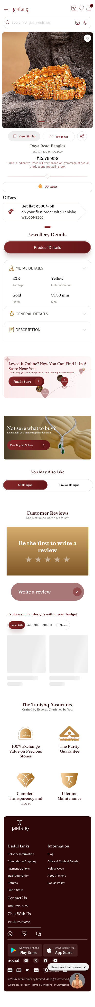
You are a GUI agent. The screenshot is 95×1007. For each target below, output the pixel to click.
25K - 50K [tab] (33, 625)
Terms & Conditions (42, 984)
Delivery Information (21, 854)
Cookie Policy (56, 883)
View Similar (27, 136)
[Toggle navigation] (7, 9)
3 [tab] (52, 123)
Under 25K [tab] (16, 625)
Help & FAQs (56, 868)
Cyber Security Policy (19, 984)
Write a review (34, 592)
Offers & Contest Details (63, 861)
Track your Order (18, 876)
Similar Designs (69, 485)
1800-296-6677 (18, 906)
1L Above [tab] (61, 625)
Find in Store (22, 381)
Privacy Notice (61, 984)
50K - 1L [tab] (47, 625)
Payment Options (19, 868)
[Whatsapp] (10, 933)
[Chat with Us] (38, 933)
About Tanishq (57, 876)
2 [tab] (48, 123)
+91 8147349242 (19, 922)
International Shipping (22, 861)
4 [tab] (56, 123)
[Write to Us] (24, 933)
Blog (50, 854)
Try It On (62, 136)
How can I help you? (66, 967)
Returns (13, 883)
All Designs (25, 485)
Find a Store (15, 890)
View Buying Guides (21, 445)
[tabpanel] (47, 80)
